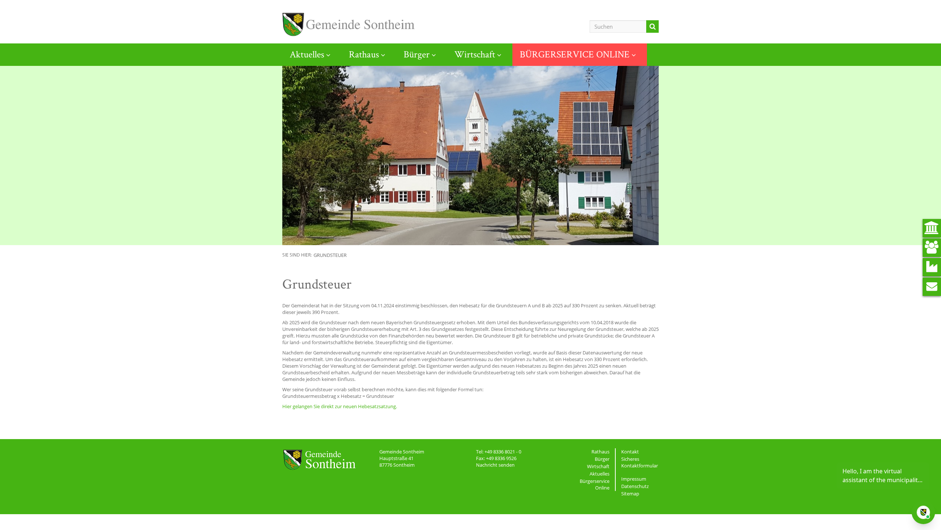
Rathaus (364, 54)
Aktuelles (307, 54)
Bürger (417, 54)
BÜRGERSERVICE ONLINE (575, 54)
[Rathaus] (932, 228)
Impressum (633, 479)
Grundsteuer (330, 255)
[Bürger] (932, 248)
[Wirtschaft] (932, 267)
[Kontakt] (932, 287)
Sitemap (630, 493)
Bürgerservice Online (594, 484)
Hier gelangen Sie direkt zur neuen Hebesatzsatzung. (339, 406)
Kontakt (630, 451)
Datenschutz (635, 486)
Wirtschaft (474, 54)
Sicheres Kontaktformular (639, 462)
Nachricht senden (495, 465)
